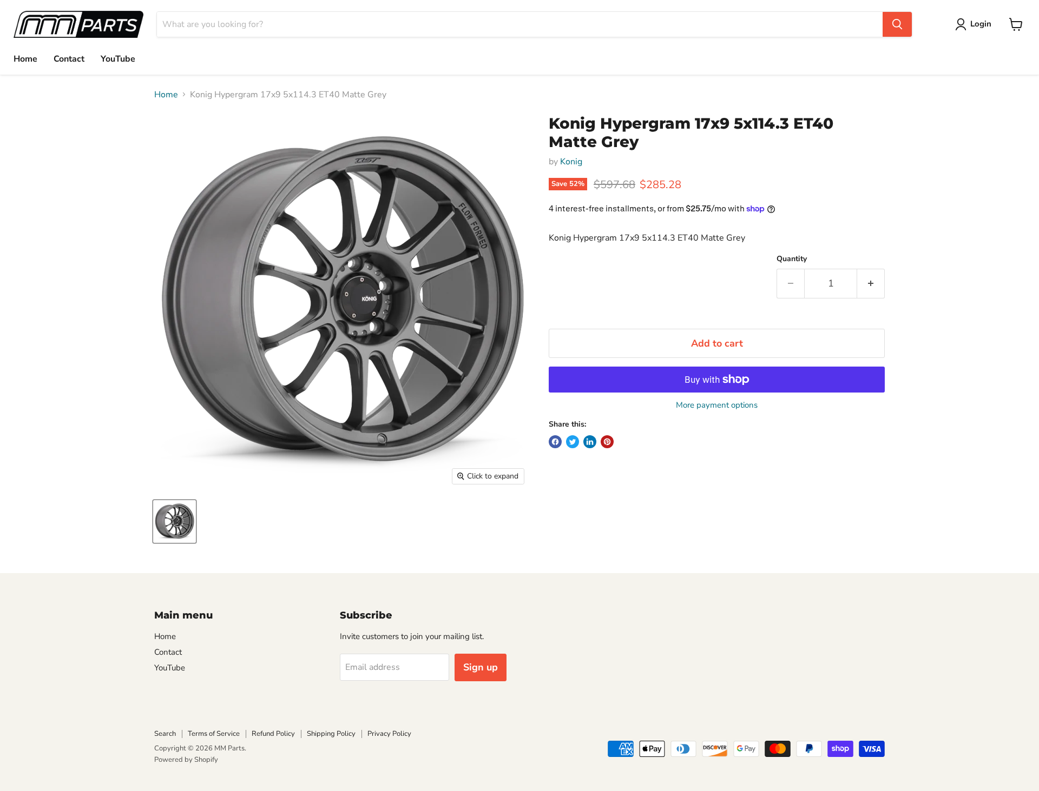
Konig (571, 162)
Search (165, 734)
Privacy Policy (389, 734)
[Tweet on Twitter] (572, 441)
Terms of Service (214, 734)
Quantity (792, 259)
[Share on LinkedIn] (589, 441)
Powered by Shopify (186, 760)
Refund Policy (273, 734)
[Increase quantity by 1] (871, 283)
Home (25, 59)
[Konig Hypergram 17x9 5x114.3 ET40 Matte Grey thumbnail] (174, 521)
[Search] (897, 24)
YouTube (118, 59)
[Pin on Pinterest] (607, 441)
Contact (69, 59)
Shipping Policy (331, 734)
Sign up (480, 667)
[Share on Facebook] (555, 441)
